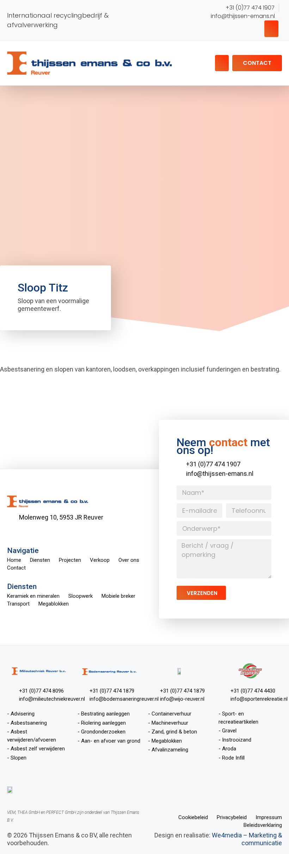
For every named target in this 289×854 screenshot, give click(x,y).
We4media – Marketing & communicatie (247, 839)
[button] (271, 28)
